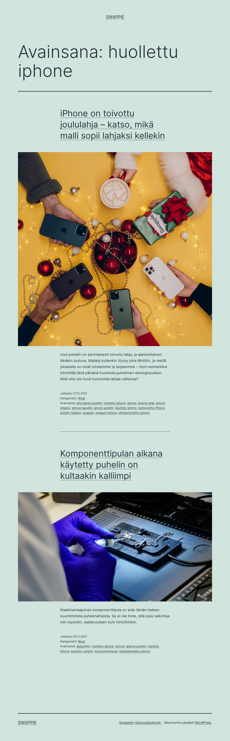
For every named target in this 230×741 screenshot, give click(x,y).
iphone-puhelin (136, 646)
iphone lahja (146, 403)
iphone (131, 403)
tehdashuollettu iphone (134, 413)
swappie (88, 413)
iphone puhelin (104, 408)
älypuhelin (83, 646)
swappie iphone (106, 413)
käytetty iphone (126, 408)
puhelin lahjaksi (70, 413)
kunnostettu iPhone (151, 408)
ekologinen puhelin (89, 403)
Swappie (115, 17)
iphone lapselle (82, 408)
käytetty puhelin (82, 651)
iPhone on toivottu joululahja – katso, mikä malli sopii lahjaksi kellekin (112, 124)
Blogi (81, 398)
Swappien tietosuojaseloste (140, 722)
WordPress (203, 722)
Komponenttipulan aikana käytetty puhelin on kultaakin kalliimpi (111, 464)
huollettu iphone (115, 403)
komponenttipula (106, 651)
